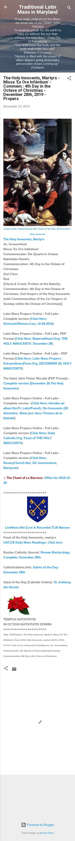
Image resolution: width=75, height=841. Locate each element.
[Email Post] (14, 670)
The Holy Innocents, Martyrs (23, 239)
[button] (69, 79)
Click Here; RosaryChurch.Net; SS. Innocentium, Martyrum (30, 463)
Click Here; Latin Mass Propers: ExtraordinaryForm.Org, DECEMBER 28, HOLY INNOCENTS (37, 363)
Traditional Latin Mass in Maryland (37, 9)
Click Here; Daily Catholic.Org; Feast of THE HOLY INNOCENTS (29, 438)
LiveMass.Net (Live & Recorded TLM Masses (37, 527)
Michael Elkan (47, 833)
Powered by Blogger (40, 825)
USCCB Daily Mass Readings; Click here (32, 542)
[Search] (69, 8)
